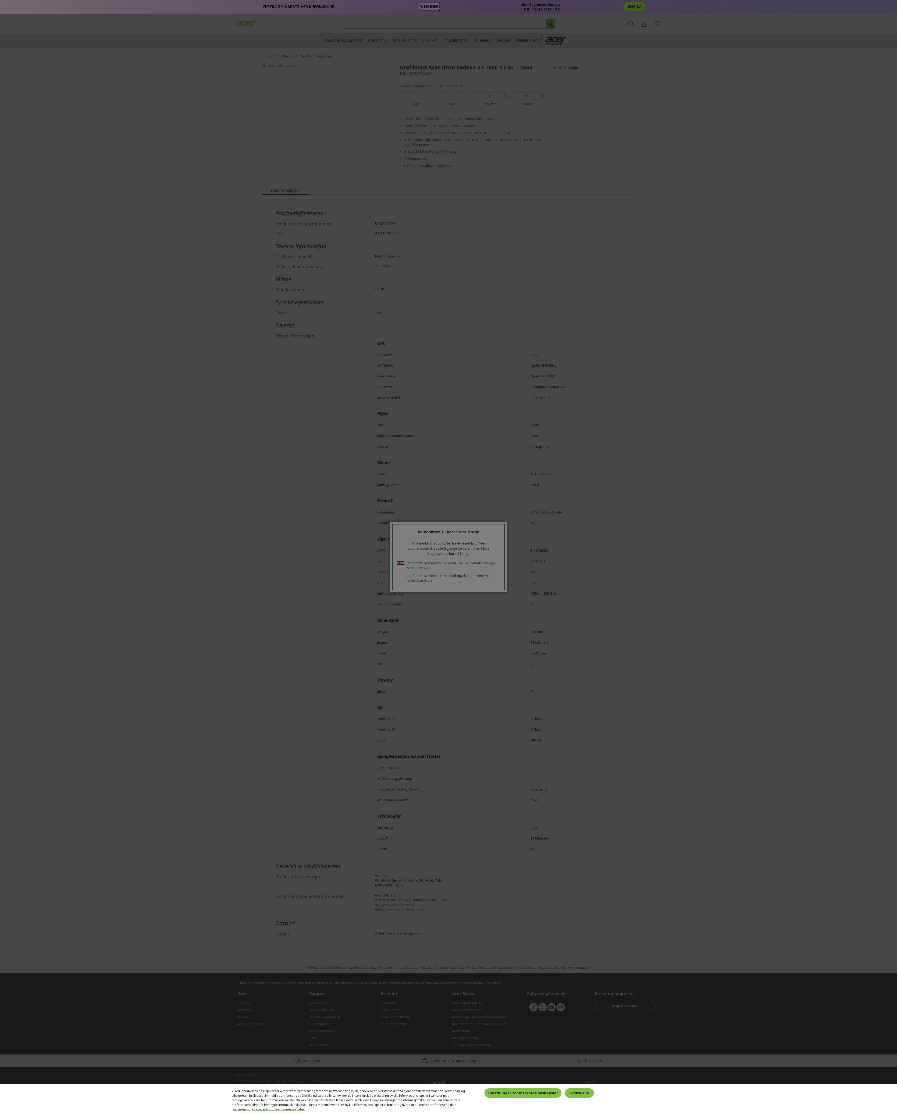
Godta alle (579, 1093)
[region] (448, 1099)
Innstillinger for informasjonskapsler (523, 1093)
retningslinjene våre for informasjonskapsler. (269, 1109)
